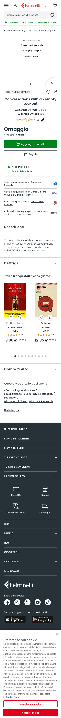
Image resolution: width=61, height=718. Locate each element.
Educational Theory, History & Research (28, 401)
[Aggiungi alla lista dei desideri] (48, 92)
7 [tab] (35, 356)
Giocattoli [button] (11, 552)
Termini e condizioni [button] (17, 466)
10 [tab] (46, 356)
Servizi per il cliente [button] (16, 438)
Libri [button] (6, 524)
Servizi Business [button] (14, 448)
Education (10, 397)
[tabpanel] (30, 61)
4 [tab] (25, 356)
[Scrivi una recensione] (43, 120)
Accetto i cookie (30, 712)
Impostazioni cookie (30, 704)
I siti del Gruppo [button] (14, 476)
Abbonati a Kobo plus (16, 211)
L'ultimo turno (15, 323)
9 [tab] (42, 356)
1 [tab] (30, 84)
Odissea (45, 323)
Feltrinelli (20, 134)
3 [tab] (22, 356)
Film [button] (6, 542)
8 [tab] (39, 356)
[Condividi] (55, 92)
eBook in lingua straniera (19, 390)
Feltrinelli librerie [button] (15, 429)
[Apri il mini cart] (55, 5)
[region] (30, 674)
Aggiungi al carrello (33, 144)
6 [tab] (32, 356)
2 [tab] (18, 356)
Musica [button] (8, 533)
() (37, 119)
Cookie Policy (13, 697)
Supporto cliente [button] (15, 457)
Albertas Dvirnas (26, 110)
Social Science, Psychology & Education (28, 394)
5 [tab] (28, 356)
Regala (33, 154)
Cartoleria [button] (11, 561)
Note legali (11, 410)
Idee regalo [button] (11, 571)
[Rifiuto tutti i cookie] (57, 634)
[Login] (15, 5)
